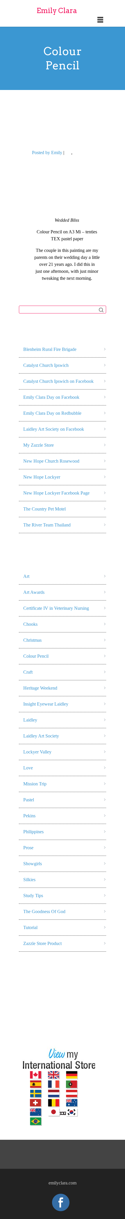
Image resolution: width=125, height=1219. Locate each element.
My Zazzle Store (38, 445)
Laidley (30, 719)
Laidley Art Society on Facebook (53, 429)
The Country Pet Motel (44, 508)
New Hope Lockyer (41, 477)
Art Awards (33, 592)
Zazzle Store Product (42, 943)
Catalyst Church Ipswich (46, 365)
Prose (28, 847)
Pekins (29, 815)
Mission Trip (35, 783)
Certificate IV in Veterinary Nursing (56, 608)
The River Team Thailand (47, 524)
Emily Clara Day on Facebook (51, 397)
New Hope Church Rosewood (51, 461)
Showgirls (32, 863)
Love (28, 767)
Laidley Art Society (41, 735)
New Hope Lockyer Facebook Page (56, 493)
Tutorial (30, 927)
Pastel (28, 799)
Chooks (30, 624)
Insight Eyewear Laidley (45, 704)
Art (68, 152)
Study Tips (33, 895)
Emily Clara (57, 10)
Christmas (32, 640)
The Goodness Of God (44, 911)
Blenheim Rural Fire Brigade (49, 349)
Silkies (29, 879)
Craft (28, 672)
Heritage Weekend (40, 688)
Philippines (33, 831)
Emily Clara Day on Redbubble (52, 413)
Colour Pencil (86, 152)
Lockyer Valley (37, 751)
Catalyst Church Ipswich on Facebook (58, 381)
